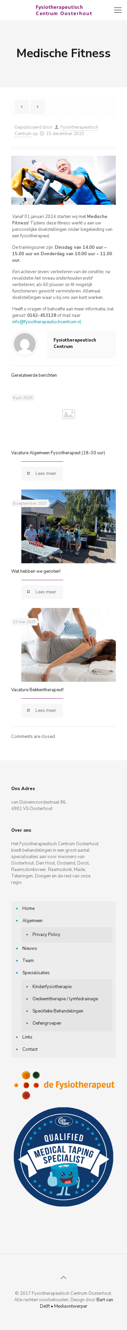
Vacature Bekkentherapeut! (37, 690)
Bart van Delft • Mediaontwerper (76, 1303)
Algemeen (32, 921)
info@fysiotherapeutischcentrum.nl (46, 322)
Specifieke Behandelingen (58, 1011)
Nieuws (29, 948)
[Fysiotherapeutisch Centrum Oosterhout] (63, 10)
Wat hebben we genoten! (36, 571)
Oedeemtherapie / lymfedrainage (65, 999)
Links (27, 1037)
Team (28, 961)
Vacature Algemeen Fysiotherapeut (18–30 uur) (58, 453)
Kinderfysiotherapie (52, 987)
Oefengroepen (47, 1023)
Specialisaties (36, 973)
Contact (30, 1049)
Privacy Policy (46, 935)
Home (28, 909)
